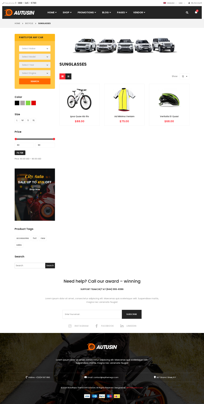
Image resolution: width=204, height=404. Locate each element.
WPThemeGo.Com (134, 387)
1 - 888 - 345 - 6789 (25, 2)
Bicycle (29, 23)
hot (35, 238)
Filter (20, 152)
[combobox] (34, 48)
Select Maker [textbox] (29, 48)
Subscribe (131, 314)
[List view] (68, 76)
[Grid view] (62, 76)
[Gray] (22, 103)
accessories (22, 238)
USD (180, 3)
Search (35, 81)
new (43, 238)
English (171, 3)
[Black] (17, 103)
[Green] (28, 103)
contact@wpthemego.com (105, 377)
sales (19, 244)
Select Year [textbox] (28, 64)
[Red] (33, 103)
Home (17, 23)
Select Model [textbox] (29, 56)
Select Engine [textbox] (29, 73)
